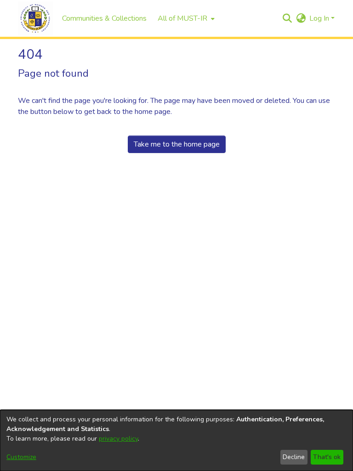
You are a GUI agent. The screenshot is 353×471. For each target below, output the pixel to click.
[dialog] (176, 440)
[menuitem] (185, 18)
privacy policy (118, 438)
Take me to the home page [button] (177, 144)
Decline (294, 457)
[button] (35, 18)
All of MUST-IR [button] (182, 18)
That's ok (327, 457)
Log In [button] (320, 18)
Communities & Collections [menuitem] (104, 18)
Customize (21, 457)
